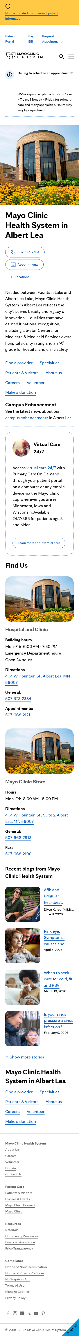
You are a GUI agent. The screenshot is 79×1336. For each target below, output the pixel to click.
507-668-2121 (17, 714)
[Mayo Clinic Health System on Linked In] (22, 1314)
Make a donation (20, 392)
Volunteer (36, 382)
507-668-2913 (18, 837)
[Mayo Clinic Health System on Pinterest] (43, 1314)
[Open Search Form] (61, 56)
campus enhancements (26, 417)
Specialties (49, 362)
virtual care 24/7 (42, 467)
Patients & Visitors (22, 372)
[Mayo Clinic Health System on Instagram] (15, 1313)
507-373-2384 (18, 698)
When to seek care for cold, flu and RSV (58, 979)
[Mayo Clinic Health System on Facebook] (8, 1314)
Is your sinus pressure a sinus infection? (58, 1020)
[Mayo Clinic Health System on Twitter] (29, 1314)
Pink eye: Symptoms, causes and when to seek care (56, 944)
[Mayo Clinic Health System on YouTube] (36, 1314)
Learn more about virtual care (39, 543)
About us (54, 372)
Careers (12, 382)
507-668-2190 (18, 853)
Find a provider (19, 362)
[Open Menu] (71, 56)
